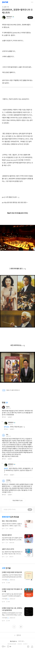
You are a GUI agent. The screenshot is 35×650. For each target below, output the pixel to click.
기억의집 (8, 480)
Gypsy (8, 406)
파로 (7, 434)
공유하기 (32, 647)
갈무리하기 (28, 647)
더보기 (32, 2)
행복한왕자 (11, 422)
